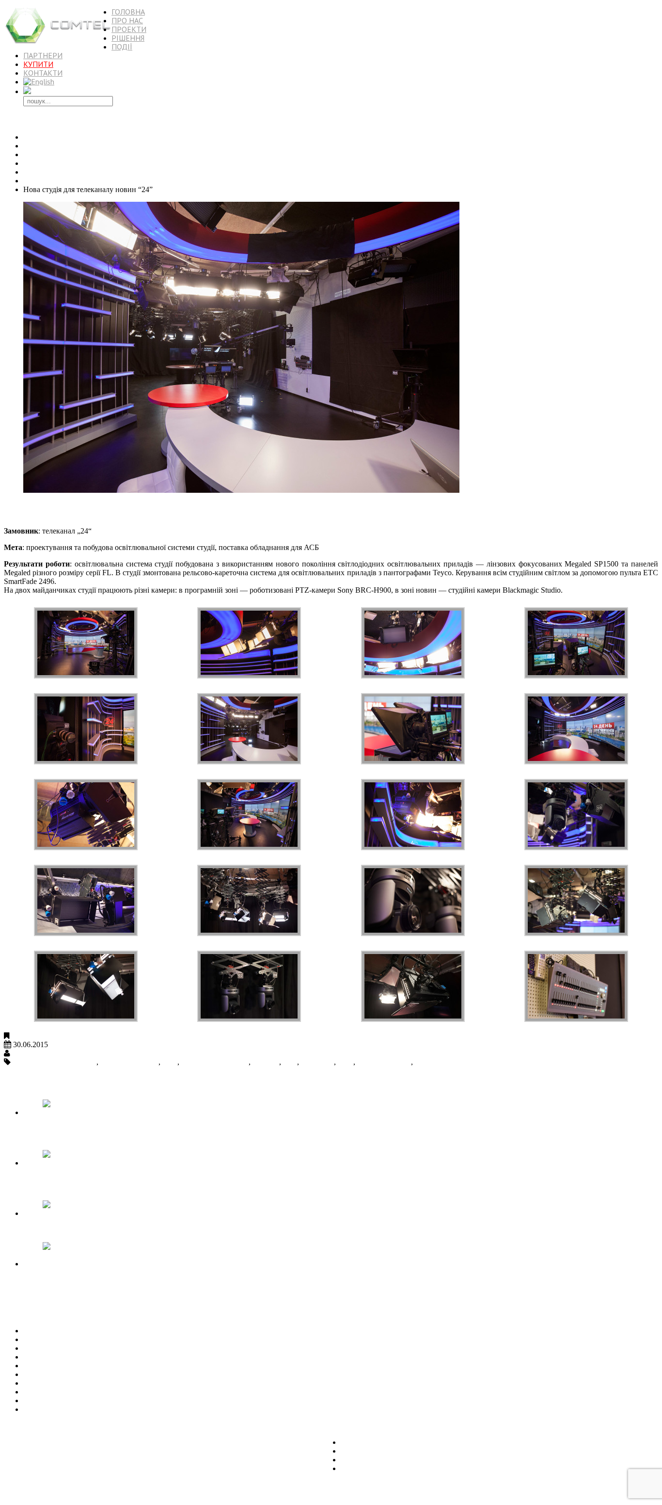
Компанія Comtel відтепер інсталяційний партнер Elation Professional (136, 1409)
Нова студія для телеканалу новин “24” (103, 510)
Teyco (424, 1062)
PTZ (290, 1062)
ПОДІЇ (121, 46)
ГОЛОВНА (128, 11)
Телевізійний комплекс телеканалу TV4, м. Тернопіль (112, 1331)
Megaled (265, 1062)
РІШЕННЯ (127, 38)
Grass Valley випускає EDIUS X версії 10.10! (96, 1392)
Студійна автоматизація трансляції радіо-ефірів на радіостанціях (91, 1284)
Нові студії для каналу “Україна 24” (82, 1230)
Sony (345, 1062)
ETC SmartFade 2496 (215, 1062)
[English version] (38, 81)
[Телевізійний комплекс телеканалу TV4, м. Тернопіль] (100, 1112)
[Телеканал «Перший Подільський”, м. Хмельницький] (100, 1163)
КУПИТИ (38, 64)
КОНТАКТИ (43, 73)
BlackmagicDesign (129, 1062)
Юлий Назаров (37, 1053)
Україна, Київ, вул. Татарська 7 (55, 1426)
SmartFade (317, 1062)
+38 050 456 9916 (32, 1493)
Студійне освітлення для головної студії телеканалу (108, 1357)
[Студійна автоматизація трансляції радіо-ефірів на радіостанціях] (100, 1264)
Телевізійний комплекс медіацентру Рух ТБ (95, 1339)
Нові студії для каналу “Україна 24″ (82, 1374)
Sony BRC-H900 (384, 1062)
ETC (169, 1062)
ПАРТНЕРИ (43, 55)
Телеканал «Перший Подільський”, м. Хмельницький (112, 1365)
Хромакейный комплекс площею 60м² (86, 1383)
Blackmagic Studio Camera (54, 1062)
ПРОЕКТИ (128, 29)
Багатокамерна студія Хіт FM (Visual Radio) (94, 1348)
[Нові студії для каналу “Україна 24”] (100, 1213)
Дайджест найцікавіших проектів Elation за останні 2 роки (119, 1400)
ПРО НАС (127, 20)
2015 (31, 172)
